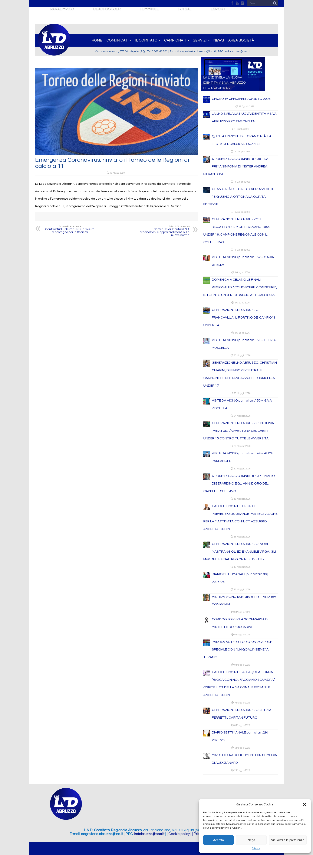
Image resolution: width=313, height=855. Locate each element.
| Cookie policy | (179, 834)
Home (97, 40)
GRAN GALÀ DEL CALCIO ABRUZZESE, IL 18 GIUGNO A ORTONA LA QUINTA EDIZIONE (238, 196)
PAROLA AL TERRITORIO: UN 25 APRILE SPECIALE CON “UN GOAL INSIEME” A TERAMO (237, 649)
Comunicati (117, 40)
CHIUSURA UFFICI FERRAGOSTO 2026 (241, 98)
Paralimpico (62, 9)
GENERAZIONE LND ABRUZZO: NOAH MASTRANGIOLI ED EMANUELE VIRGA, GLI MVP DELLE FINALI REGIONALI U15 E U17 (239, 551)
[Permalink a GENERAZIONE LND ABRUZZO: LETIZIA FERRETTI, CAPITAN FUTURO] (206, 713)
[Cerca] (274, 3)
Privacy (256, 848)
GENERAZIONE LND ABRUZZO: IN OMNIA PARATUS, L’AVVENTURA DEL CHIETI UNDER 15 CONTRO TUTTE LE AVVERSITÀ (238, 430)
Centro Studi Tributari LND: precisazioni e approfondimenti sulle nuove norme (165, 231)
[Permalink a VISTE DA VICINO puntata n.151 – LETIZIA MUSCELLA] (206, 343)
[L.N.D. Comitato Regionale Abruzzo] (54, 53)
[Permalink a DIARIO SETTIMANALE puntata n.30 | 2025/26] (206, 577)
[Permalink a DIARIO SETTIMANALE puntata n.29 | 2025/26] (206, 735)
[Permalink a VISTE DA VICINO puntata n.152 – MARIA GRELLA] (206, 260)
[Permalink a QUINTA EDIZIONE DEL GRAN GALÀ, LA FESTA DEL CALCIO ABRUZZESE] (206, 139)
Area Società (241, 40)
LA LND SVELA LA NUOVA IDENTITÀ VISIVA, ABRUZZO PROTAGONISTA (224, 82)
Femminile (149, 9)
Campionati (175, 40)
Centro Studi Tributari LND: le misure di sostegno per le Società (70, 229)
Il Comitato (146, 40)
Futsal (184, 9)
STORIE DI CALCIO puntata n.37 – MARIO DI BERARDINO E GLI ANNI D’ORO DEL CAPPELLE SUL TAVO (239, 483)
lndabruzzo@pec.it (149, 834)
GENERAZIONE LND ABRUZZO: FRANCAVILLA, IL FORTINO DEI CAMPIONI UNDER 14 (239, 317)
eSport (218, 9)
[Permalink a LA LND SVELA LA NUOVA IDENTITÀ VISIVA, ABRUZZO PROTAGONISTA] (206, 116)
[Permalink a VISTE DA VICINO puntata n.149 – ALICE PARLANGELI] (206, 456)
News (218, 40)
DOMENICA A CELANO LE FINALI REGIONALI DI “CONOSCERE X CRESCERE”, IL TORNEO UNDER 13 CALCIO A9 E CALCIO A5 (240, 287)
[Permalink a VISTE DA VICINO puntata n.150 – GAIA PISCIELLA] (206, 403)
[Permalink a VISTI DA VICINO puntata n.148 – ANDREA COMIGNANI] (206, 599)
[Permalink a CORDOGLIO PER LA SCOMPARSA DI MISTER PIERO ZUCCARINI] (206, 622)
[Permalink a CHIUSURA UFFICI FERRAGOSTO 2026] (206, 101)
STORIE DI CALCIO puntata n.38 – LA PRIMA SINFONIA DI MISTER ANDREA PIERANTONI (235, 166)
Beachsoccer (107, 9)
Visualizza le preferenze (287, 840)
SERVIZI (200, 40)
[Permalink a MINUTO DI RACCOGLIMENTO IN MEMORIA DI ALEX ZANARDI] (206, 758)
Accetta (218, 840)
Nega (251, 840)
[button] (304, 804)
